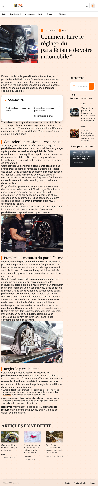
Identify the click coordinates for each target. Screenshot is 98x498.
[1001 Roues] (18, 5)
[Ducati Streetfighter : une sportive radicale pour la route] (74, 133)
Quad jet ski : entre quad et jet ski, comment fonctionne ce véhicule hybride (82, 155)
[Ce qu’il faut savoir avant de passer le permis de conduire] (54, 436)
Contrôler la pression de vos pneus (18, 109)
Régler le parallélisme (43, 115)
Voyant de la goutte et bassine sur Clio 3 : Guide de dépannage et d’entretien (88, 114)
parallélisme (8, 148)
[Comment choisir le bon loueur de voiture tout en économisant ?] (32, 436)
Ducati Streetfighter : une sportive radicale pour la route (88, 135)
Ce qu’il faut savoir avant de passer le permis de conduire (54, 449)
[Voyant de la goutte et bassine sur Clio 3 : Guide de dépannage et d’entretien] (74, 112)
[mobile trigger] (5, 5)
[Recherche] (87, 6)
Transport (27, 456)
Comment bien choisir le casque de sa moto (9, 447)
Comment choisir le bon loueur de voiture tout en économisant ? (32, 449)
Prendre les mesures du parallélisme (44, 109)
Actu (64, 30)
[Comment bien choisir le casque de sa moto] (10, 436)
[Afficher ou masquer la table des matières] (42, 100)
